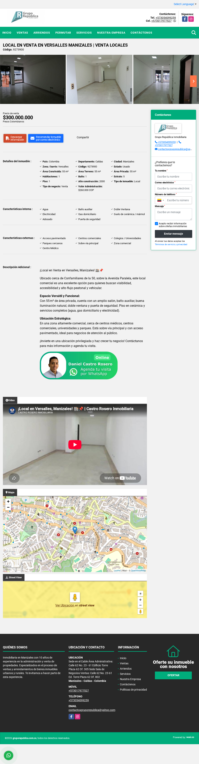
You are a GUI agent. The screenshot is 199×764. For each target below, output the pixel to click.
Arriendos (41, 32)
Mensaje (160, 206)
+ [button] (8, 501)
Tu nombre (161, 170)
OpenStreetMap (138, 570)
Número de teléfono (166, 194)
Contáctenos (141, 32)
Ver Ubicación (65, 605)
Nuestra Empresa (111, 32)
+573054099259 (166, 17)
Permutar (63, 32)
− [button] (8, 507)
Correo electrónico (165, 182)
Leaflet (117, 570)
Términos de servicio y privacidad (171, 244)
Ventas (22, 32)
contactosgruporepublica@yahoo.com (92, 710)
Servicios (84, 32)
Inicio (6, 32)
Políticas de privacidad (133, 689)
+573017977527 (161, 20)
